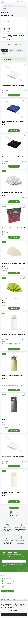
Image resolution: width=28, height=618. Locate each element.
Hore (15, 518)
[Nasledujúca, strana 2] (14, 512)
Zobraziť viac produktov (14, 44)
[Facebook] (2, 586)
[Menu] (26, 1)
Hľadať (25, 5)
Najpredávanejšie (20, 50)
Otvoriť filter (7, 59)
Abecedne (4, 53)
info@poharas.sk (7, 578)
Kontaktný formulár (8, 591)
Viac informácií (11, 607)
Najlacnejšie (5, 50)
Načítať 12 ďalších (14, 507)
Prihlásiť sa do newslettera (8, 569)
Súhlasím (14, 614)
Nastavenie (14, 610)
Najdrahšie (12, 50)
